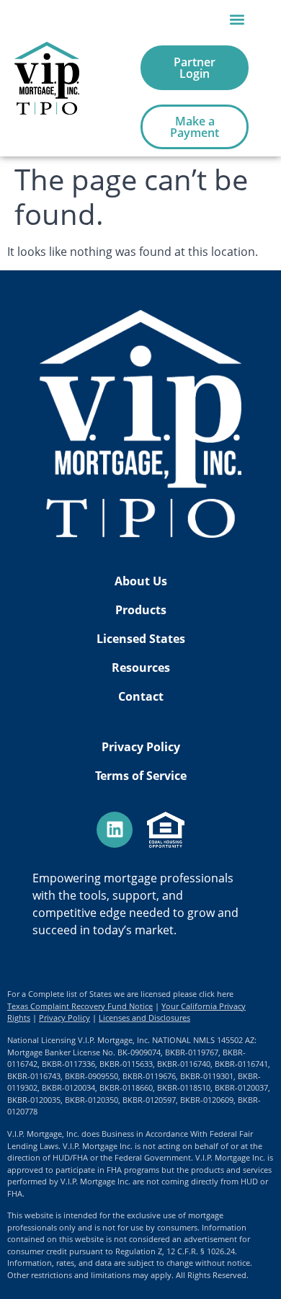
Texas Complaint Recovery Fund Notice (80, 1006)
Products (140, 610)
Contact (141, 696)
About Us (141, 581)
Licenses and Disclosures (144, 1017)
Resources (141, 667)
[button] (237, 19)
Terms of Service (141, 776)
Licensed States (141, 639)
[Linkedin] (115, 830)
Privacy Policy (141, 747)
